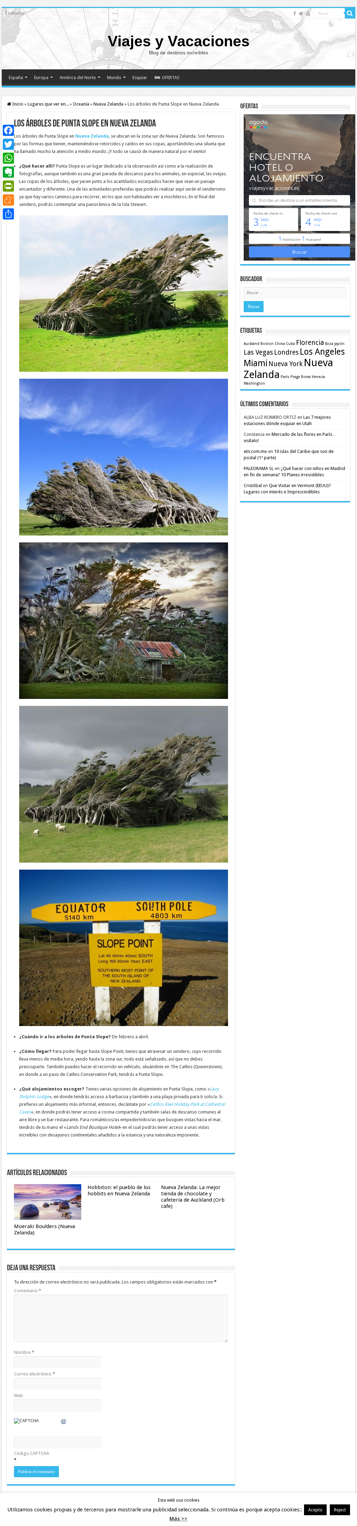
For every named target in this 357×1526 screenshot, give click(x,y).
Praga (295, 377)
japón (339, 343)
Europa (41, 77)
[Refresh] (64, 1422)
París (285, 377)
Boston (267, 343)
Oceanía (81, 104)
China (280, 343)
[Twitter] (301, 13)
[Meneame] (8, 200)
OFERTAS (171, 77)
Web (18, 1395)
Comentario (27, 1290)
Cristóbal (253, 485)
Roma (306, 377)
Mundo (114, 77)
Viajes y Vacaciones (179, 41)
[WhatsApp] (8, 158)
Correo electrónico (34, 1374)
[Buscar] (350, 13)
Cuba (290, 343)
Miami (255, 363)
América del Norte (78, 77)
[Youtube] (308, 13)
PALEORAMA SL (259, 468)
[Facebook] (295, 13)
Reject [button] (340, 1509)
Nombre (24, 1352)
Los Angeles (322, 352)
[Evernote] (8, 172)
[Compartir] (8, 214)
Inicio (17, 104)
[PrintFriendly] (8, 186)
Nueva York (285, 364)
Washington (254, 383)
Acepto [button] (315, 1509)
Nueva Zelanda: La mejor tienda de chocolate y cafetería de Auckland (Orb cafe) (193, 1196)
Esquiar (139, 77)
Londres (286, 352)
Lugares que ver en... (48, 104)
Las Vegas (258, 352)
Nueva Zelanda (108, 104)
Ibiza (329, 343)
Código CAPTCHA (31, 1453)
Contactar (15, 13)
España (16, 77)
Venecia (318, 377)
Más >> (178, 1519)
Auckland (251, 343)
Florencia (310, 343)
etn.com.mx (255, 451)
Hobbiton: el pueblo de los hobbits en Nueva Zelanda (119, 1190)
